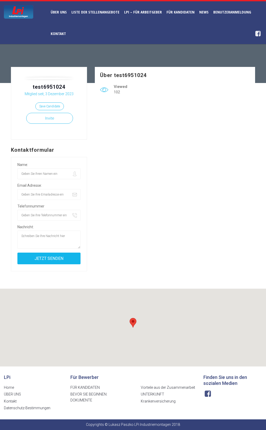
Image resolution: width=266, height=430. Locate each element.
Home (9, 387)
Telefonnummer (30, 206)
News (204, 12)
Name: (22, 165)
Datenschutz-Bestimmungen (27, 408)
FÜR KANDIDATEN (181, 12)
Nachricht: (25, 227)
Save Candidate (49, 106)
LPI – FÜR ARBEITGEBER (143, 12)
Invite (49, 118)
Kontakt (58, 33)
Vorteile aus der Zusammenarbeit (168, 387)
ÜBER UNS (59, 12)
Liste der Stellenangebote (95, 12)
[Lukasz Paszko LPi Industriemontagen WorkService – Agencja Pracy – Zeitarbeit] (18, 11)
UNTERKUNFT (152, 394)
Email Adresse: (29, 185)
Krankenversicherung (158, 401)
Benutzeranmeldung (232, 12)
